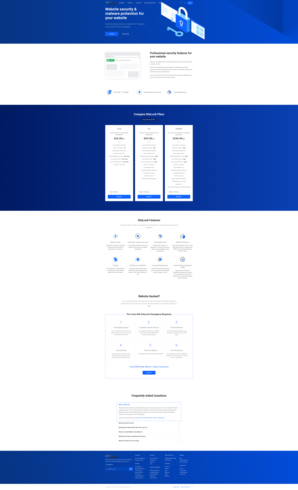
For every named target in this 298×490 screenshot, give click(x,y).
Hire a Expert (168, 460)
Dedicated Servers (139, 476)
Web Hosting (138, 466)
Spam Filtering (153, 478)
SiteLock (152, 462)
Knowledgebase (184, 472)
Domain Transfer (139, 460)
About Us (167, 466)
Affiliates (167, 476)
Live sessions (183, 470)
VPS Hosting (138, 474)
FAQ (181, 458)
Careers (167, 468)
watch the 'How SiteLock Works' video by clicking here (150, 418)
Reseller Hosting (139, 472)
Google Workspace (154, 472)
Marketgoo (152, 476)
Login (190, 2)
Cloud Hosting (138, 470)
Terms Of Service (185, 487)
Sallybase (167, 472)
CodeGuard (152, 460)
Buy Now (119, 196)
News (166, 474)
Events (181, 468)
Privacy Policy (176, 487)
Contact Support (184, 460)
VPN (151, 464)
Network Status (183, 462)
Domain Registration (140, 458)
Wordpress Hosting (139, 468)
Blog (166, 470)
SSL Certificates (154, 458)
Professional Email (154, 470)
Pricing (112, 34)
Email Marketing (154, 474)
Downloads (182, 474)
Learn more (125, 34)
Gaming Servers (139, 478)
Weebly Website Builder (170, 458)
